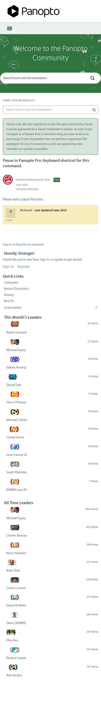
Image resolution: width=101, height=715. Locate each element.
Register (21, 244)
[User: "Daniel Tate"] (12, 377)
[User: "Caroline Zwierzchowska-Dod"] (8, 180)
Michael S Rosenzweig (16, 420)
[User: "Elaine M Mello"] (15, 597)
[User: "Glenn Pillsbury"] (15, 394)
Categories (11, 282)
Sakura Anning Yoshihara (16, 367)
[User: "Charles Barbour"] (15, 527)
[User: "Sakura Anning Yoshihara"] (15, 359)
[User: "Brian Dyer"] (12, 562)
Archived (26, 210)
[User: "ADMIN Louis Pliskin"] (15, 481)
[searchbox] (50, 78)
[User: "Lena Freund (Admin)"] (15, 447)
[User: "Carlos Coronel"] (15, 580)
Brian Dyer (13, 570)
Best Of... (9, 301)
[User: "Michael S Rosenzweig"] (15, 412)
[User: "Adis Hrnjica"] (13, 667)
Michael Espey (15, 350)
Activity (9, 295)
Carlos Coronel (15, 588)
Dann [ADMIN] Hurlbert (16, 623)
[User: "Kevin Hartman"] (15, 545)
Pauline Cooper (16, 658)
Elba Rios (12, 640)
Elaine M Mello (16, 605)
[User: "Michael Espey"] (15, 342)
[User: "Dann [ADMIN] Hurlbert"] (15, 615)
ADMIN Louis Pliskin (16, 490)
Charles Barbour (16, 535)
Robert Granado (16, 332)
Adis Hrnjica (14, 675)
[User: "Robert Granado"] (15, 324)
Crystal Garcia (15, 437)
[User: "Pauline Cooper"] (15, 650)
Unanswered (50, 307)
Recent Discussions (16, 288)
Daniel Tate (13, 385)
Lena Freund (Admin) (16, 455)
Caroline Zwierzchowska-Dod (33, 179)
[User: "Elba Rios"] (11, 632)
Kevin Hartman (16, 553)
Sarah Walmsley (16, 472)
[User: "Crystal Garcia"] (14, 429)
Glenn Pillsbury (16, 402)
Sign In (7, 244)
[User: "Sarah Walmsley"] (15, 464)
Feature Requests (28, 189)
